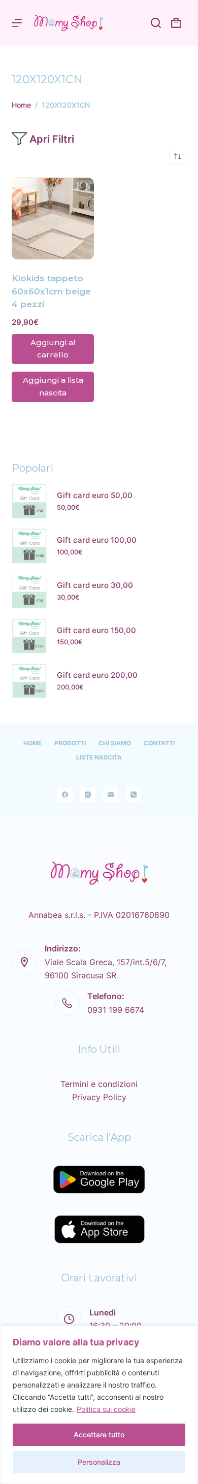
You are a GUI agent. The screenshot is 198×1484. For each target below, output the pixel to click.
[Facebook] (65, 794)
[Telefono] (133, 794)
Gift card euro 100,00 (97, 540)
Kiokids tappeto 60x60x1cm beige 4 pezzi (51, 291)
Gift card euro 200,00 (97, 675)
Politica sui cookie (106, 1409)
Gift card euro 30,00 (95, 585)
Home (32, 743)
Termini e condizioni (99, 1084)
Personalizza (99, 1462)
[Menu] (17, 23)
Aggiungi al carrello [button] (53, 349)
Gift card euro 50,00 (95, 495)
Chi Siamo (114, 743)
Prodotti (70, 743)
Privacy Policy (99, 1097)
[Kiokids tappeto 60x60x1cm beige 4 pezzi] (53, 219)
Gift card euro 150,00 (96, 630)
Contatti (159, 743)
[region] (99, 1405)
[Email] (110, 794)
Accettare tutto (99, 1434)
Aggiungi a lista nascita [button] (53, 386)
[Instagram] (87, 794)
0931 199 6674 (115, 1010)
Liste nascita (99, 757)
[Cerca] (156, 23)
